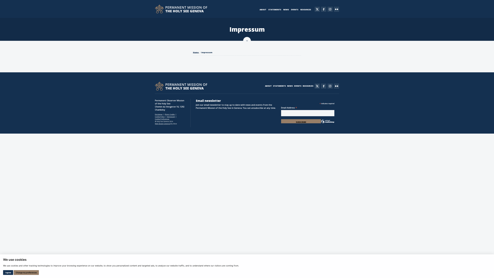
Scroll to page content (247, 41)
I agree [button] (8, 272)
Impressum (206, 52)
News (286, 9)
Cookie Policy (160, 117)
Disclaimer (159, 114)
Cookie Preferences (162, 119)
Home (196, 52)
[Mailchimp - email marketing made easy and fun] (327, 122)
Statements (274, 9)
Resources (305, 9)
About (263, 9)
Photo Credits (170, 114)
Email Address (289, 108)
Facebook (323, 9)
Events (294, 9)
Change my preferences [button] (26, 272)
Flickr (336, 9)
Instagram (330, 9)
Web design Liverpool (163, 124)
